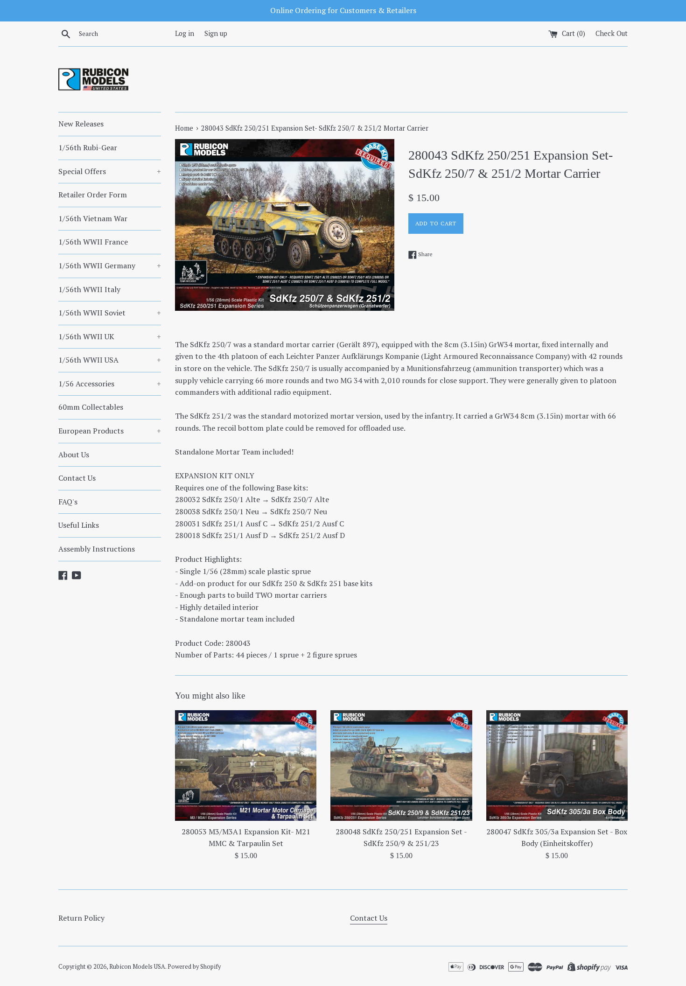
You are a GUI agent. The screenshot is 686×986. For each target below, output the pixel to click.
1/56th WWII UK (109, 336)
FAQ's (67, 501)
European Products (109, 431)
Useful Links (78, 525)
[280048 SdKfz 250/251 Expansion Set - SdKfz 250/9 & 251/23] (401, 765)
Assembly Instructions (96, 549)
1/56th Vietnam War (92, 218)
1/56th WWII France (93, 242)
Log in (184, 33)
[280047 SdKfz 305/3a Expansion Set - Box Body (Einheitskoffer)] (557, 765)
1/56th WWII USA (109, 360)
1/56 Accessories (109, 383)
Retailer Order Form (92, 194)
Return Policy (81, 918)
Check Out (611, 33)
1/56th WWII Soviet (109, 313)
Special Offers (109, 171)
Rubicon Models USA (137, 967)
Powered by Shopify (194, 967)
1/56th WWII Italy (89, 289)
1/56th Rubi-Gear (87, 147)
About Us (73, 454)
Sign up (215, 33)
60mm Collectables (90, 407)
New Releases (81, 124)
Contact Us (77, 478)
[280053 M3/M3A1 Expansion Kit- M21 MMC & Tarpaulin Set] (245, 765)
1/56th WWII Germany (109, 265)
